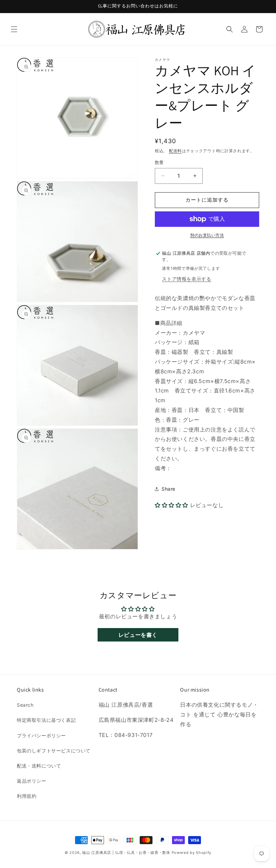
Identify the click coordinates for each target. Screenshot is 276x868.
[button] (14, 29)
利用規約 (26, 796)
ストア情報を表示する (186, 279)
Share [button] (168, 489)
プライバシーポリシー (41, 735)
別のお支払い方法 (207, 235)
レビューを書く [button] (138, 634)
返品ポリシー (31, 781)
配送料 (175, 150)
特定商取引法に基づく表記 (46, 720)
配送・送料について (39, 766)
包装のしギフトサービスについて (54, 750)
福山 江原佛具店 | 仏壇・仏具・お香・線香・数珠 (126, 852)
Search (25, 705)
